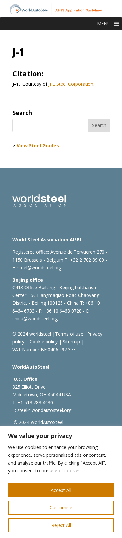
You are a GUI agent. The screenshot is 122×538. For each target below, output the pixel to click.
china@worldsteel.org (35, 318)
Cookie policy (43, 342)
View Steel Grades (38, 145)
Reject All (61, 525)
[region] (61, 482)
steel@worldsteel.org (39, 267)
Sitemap (70, 342)
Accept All (61, 490)
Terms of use (69, 334)
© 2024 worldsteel (31, 334)
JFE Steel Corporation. (71, 84)
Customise (61, 508)
